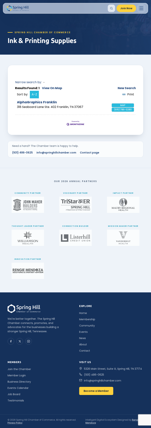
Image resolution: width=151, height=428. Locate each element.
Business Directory (19, 382)
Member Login (17, 375)
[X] (19, 341)
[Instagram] (28, 341)
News (82, 338)
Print (130, 94)
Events (83, 332)
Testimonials (16, 400)
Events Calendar (18, 388)
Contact (84, 351)
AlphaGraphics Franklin (37, 102)
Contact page (89, 152)
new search (127, 88)
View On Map (52, 88)
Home (83, 313)
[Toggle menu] (141, 8)
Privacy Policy (15, 422)
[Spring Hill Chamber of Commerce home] (17, 8)
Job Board (14, 394)
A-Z (34, 94)
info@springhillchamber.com (56, 152)
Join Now (126, 8)
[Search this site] (111, 8)
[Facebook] (11, 341)
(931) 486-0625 (22, 152)
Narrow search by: (28, 82)
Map (122, 105)
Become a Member (96, 391)
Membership (87, 319)
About (83, 344)
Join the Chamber (19, 369)
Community (87, 325)
